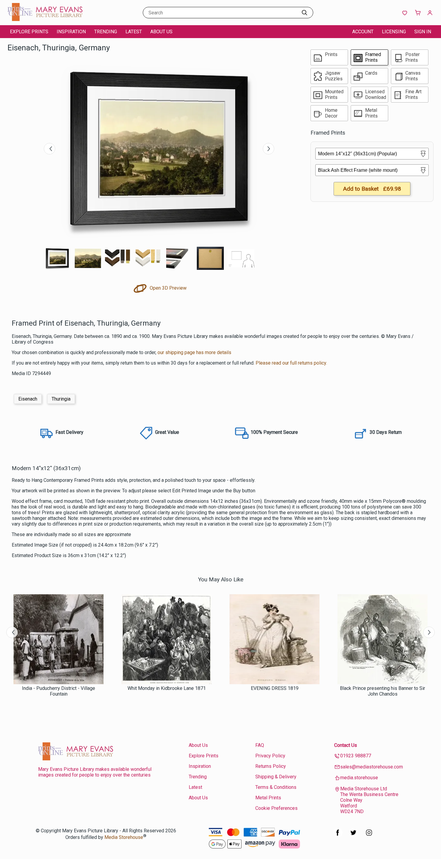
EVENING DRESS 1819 (274, 688)
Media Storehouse (123, 837)
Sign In (422, 31)
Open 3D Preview (167, 288)
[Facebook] (338, 836)
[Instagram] (369, 836)
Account (363, 31)
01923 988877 (355, 756)
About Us (161, 31)
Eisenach (27, 399)
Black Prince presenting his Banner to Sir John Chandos (382, 691)
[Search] (304, 12)
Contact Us (345, 745)
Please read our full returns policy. (291, 363)
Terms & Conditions (275, 787)
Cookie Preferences (276, 808)
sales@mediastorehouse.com (371, 767)
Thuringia (61, 399)
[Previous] (49, 148)
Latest (133, 31)
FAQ (259, 745)
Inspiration (71, 31)
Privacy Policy (270, 756)
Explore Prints (29, 31)
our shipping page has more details (194, 352)
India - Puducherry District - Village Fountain (58, 691)
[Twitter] (353, 836)
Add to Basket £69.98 (372, 188)
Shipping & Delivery (275, 777)
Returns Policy (270, 766)
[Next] (268, 148)
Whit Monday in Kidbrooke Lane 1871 (167, 688)
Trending (105, 31)
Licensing (394, 31)
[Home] (45, 19)
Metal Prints (268, 798)
